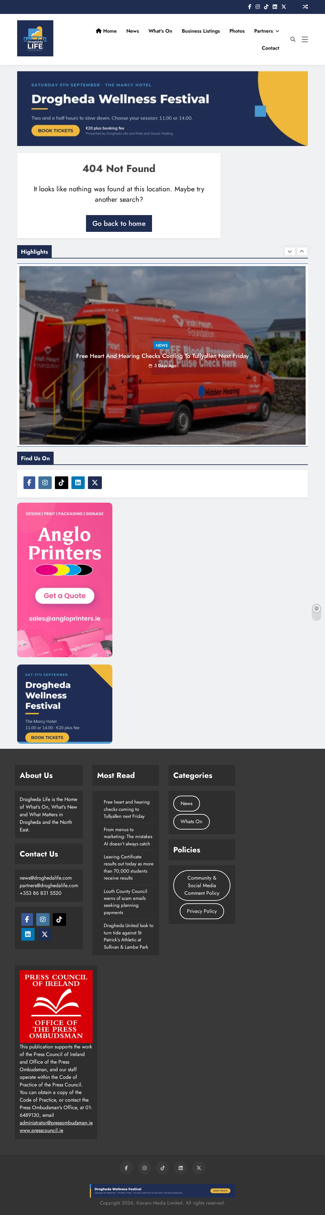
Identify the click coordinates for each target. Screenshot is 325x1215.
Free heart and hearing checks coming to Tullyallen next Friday (162, 356)
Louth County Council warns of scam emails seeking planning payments (125, 902)
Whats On (191, 821)
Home (109, 31)
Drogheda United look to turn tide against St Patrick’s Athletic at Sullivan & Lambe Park (128, 936)
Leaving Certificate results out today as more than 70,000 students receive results (129, 867)
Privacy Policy (202, 911)
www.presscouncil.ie (41, 1130)
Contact (270, 48)
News (132, 31)
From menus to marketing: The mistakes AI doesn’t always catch (128, 836)
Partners (263, 31)
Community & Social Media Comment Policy (201, 885)
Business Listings (201, 31)
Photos (237, 31)
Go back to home (119, 223)
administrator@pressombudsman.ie (56, 1122)
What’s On (160, 31)
